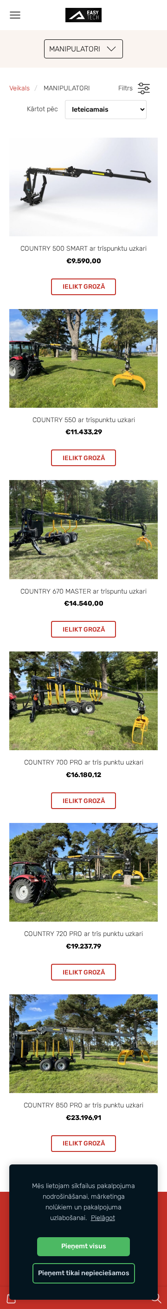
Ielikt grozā (84, 286)
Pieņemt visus (83, 1246)
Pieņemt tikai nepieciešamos (83, 1273)
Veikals (19, 88)
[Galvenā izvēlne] (15, 15)
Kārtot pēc (42, 109)
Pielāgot (103, 1218)
